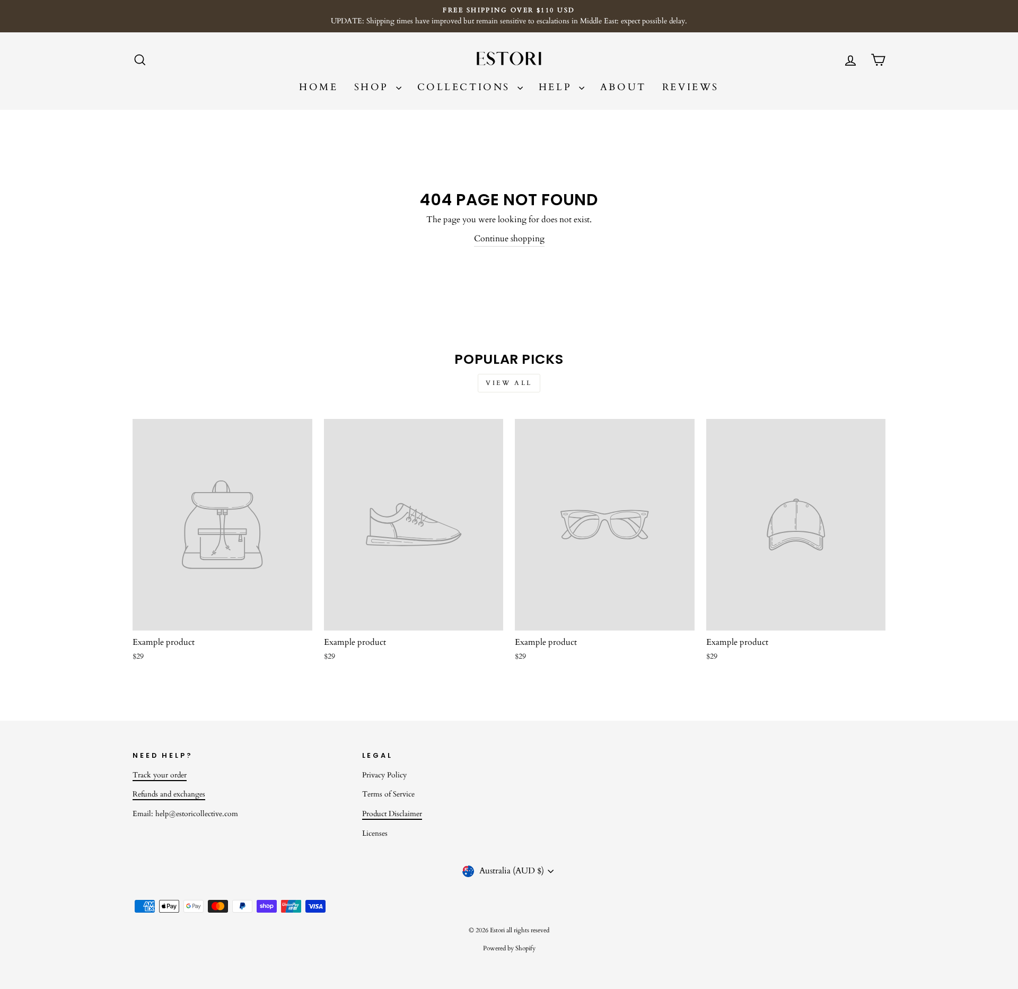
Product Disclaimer (392, 814)
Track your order (160, 775)
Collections (466, 87)
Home (318, 87)
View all (509, 383)
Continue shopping (509, 238)
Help (557, 87)
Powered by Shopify (509, 948)
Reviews (690, 87)
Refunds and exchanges (169, 794)
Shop (373, 87)
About (623, 87)
